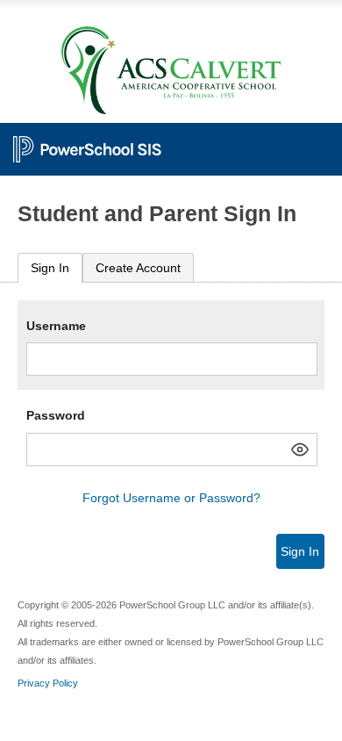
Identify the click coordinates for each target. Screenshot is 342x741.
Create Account (138, 268)
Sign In (50, 268)
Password (55, 415)
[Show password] (300, 449)
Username (56, 326)
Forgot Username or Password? (171, 498)
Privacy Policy (48, 683)
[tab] (50, 268)
